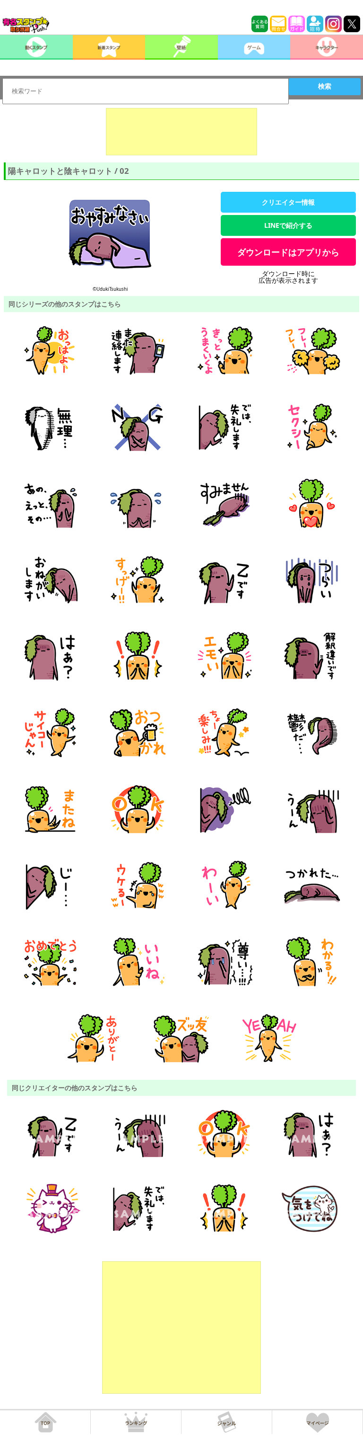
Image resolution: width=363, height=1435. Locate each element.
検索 (324, 86)
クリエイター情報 (288, 201)
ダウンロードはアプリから (288, 252)
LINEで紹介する (288, 225)
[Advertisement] (181, 131)
